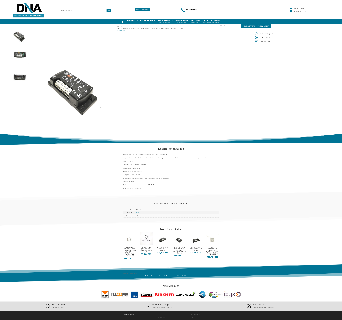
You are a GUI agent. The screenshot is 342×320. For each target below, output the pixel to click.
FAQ (192, 317)
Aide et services (259, 305)
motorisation (131, 21)
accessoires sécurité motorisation (181, 21)
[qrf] (73, 75)
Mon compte (299, 9)
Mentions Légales (162, 317)
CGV (158, 314)
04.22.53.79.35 (191, 9)
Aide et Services (195, 314)
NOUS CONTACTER (142, 9)
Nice (137, 212)
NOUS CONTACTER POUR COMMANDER (256, 26)
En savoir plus (121, 30)
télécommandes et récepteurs (146, 21)
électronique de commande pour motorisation (165, 21)
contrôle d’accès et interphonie (195, 21)
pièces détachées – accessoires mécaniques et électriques (211, 21)
